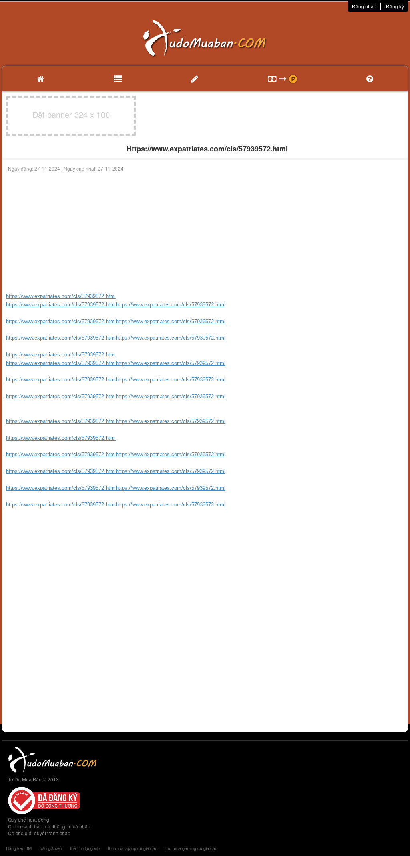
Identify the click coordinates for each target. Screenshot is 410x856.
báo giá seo (51, 848)
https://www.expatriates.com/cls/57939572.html (61, 321)
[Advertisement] (205, 232)
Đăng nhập (364, 6)
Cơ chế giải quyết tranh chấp (39, 833)
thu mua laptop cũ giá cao (132, 848)
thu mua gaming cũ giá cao (191, 848)
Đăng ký (395, 6)
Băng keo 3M (19, 848)
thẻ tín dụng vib (85, 848)
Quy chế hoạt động (28, 819)
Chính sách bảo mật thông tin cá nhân (49, 826)
